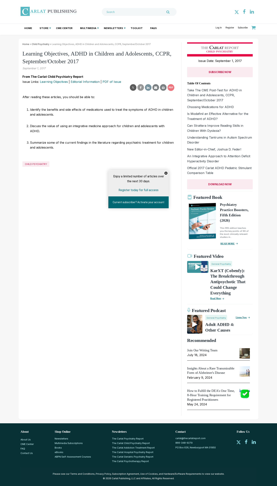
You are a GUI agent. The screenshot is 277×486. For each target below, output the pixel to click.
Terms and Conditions (82, 473)
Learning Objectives (54, 82)
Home (28, 28)
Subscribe (243, 27)
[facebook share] (140, 87)
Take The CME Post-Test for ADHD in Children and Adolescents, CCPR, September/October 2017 (214, 95)
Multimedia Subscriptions (69, 443)
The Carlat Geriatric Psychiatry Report (132, 456)
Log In (219, 27)
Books (58, 447)
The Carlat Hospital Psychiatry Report (132, 452)
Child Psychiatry (40, 44)
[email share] (155, 87)
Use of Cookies (149, 473)
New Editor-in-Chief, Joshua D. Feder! (214, 149)
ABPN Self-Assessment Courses (73, 456)
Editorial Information (85, 82)
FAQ (23, 448)
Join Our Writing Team (202, 350)
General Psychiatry (221, 264)
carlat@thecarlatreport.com (190, 438)
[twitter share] (133, 87)
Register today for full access (138, 190)
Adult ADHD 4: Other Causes (219, 327)
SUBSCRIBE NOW (220, 72)
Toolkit (137, 28)
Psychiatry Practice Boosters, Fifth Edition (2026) (234, 212)
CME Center (64, 28)
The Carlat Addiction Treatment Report (133, 447)
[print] (163, 87)
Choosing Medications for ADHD (210, 107)
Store (44, 28)
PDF (171, 87)
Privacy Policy (103, 473)
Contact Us (27, 453)
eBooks (59, 452)
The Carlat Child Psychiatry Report (131, 443)
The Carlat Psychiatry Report (128, 438)
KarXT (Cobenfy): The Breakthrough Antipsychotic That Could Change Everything (228, 282)
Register (230, 27)
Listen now (241, 317)
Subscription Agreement (125, 473)
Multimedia (88, 28)
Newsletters (113, 28)
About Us (26, 439)
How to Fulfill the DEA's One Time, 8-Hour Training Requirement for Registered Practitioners (211, 395)
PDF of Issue (112, 82)
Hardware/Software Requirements (182, 473)
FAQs (153, 28)
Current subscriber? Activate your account (138, 202)
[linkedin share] (148, 87)
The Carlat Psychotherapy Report (130, 461)
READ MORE (227, 244)
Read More (215, 298)
